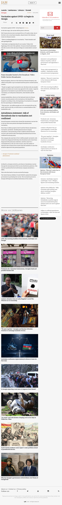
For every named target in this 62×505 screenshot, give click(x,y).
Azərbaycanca (12, 10)
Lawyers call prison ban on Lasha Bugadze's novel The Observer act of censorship (17, 299)
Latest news (50, 95)
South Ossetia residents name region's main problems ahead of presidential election (19, 448)
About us (4, 489)
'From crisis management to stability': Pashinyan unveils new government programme (49, 71)
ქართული (21, 10)
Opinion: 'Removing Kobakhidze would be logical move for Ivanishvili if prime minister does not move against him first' (50, 201)
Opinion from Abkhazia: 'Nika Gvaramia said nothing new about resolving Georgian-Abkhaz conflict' (50, 190)
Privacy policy (21, 489)
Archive (29, 12)
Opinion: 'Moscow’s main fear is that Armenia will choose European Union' (50, 80)
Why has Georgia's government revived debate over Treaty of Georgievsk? (19, 478)
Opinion (50, 155)
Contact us (12, 489)
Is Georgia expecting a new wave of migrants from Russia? (18, 389)
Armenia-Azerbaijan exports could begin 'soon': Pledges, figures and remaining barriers (50, 180)
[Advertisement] (19, 193)
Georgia (3, 13)
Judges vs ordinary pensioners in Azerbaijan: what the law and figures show (50, 212)
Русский (28, 10)
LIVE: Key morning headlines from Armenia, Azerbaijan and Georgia (19, 239)
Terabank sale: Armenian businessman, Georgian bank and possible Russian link (19, 269)
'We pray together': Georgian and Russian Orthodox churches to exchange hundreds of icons (17, 329)
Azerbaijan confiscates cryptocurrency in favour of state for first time (19, 359)
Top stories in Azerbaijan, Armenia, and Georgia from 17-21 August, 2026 (49, 52)
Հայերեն (4, 10)
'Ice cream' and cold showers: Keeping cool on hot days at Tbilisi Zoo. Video (18, 418)
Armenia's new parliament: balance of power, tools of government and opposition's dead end (50, 61)
